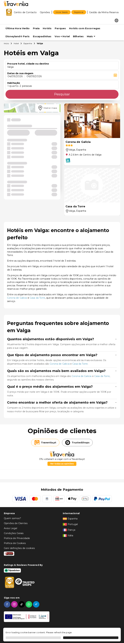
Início (6, 43)
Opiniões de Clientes (15, 523)
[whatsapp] (29, 604)
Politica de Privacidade (17, 538)
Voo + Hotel (62, 36)
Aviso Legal (10, 528)
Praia (36, 28)
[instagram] (14, 604)
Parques (60, 28)
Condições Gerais (13, 533)
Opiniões (45, 12)
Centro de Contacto (25, 12)
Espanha (28, 43)
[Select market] (116, 20)
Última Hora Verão (17, 28)
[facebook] (7, 604)
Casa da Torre (37, 297)
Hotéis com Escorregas (84, 28)
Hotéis (47, 28)
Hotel (16, 43)
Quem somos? (12, 518)
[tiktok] (22, 604)
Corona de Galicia (17, 297)
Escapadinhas (42, 36)
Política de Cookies (15, 543)
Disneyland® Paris (17, 36)
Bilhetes (78, 36)
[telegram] (36, 604)
